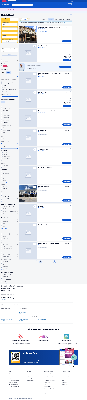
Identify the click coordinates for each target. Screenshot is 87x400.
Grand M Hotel (42, 92)
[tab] (5, 19)
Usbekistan (3, 299)
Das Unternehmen (66, 373)
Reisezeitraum (5, 31)
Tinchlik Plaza (42, 168)
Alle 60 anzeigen (4, 283)
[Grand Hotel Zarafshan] (28, 53)
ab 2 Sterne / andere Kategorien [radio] (9, 87)
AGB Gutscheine (47, 386)
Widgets (28, 376)
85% (10, 101)
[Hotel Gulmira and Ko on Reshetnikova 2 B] (28, 80)
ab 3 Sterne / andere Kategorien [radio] (9, 85)
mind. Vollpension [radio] (7, 158)
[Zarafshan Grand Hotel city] (28, 34)
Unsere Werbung (65, 376)
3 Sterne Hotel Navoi (5, 291)
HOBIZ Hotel (42, 130)
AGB (45, 384)
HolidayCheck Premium (14, 386)
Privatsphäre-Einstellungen (49, 380)
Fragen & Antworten (13, 378)
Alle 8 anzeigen (4, 201)
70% (6, 101)
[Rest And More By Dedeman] (28, 250)
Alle (3, 101)
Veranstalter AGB (47, 373)
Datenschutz (46, 378)
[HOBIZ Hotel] (28, 137)
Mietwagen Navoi (22, 312)
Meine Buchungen (12, 373)
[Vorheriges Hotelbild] (20, 34)
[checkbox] (9, 60)
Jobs (63, 380)
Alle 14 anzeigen (4, 182)
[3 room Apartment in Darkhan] (28, 118)
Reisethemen (64, 382)
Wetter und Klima (4, 310)
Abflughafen (4, 26)
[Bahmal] (28, 213)
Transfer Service (43, 225)
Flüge (20, 313)
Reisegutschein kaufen (13, 384)
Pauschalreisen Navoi (23, 311)
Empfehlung (68, 19)
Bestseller (51, 19)
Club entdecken (65, 9)
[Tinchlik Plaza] (28, 175)
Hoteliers (28, 373)
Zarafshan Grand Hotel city (46, 27)
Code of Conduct (30, 380)
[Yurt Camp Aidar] (28, 156)
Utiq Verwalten (47, 382)
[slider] (17, 76)
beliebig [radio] (5, 91)
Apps (10, 388)
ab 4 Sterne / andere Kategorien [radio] (9, 83)
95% (16, 101)
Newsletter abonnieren (13, 382)
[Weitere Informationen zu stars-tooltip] (16, 79)
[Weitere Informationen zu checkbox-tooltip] (17, 60)
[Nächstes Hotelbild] (35, 34)
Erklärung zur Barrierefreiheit (50, 388)
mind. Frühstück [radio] (6, 154)
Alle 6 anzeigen (4, 134)
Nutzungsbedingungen (49, 376)
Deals (3, 1)
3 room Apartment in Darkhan (47, 111)
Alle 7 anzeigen (4, 228)
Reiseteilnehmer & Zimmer (7, 39)
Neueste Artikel (65, 384)
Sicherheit (46, 390)
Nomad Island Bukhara (41, 319)
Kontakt (61, 1)
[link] (51, 4)
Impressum (46, 393)
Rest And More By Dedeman (47, 243)
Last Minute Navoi (22, 310)
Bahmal (40, 206)
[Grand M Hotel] (28, 99)
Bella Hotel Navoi (43, 186)
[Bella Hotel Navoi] (28, 193)
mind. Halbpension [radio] (7, 156)
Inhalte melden (12, 393)
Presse (63, 378)
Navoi (2, 295)
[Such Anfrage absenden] (32, 5)
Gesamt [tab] (3, 72)
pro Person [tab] (8, 72)
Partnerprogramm (30, 378)
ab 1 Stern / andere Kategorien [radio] (9, 89)
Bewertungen (61, 19)
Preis (56, 19)
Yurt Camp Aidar (43, 149)
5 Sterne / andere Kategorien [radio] (9, 82)
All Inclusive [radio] (5, 160)
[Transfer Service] (28, 232)
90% (13, 101)
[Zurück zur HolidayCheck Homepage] (6, 5)
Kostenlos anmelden (74, 9)
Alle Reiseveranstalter (13, 390)
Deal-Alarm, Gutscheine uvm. (15, 380)
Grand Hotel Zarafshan (45, 46)
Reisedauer (4, 35)
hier (64, 22)
